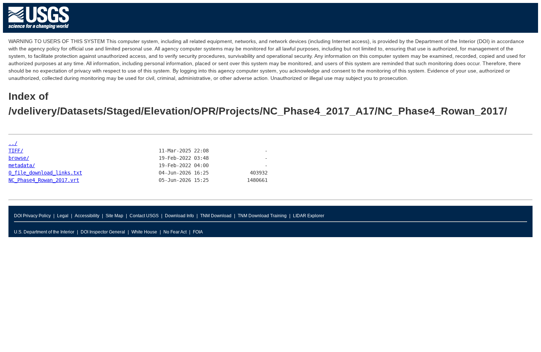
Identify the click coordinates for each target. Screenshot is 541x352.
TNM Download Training (262, 215)
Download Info (179, 215)
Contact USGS (144, 215)
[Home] (38, 31)
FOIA (198, 232)
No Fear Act (175, 232)
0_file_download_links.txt (45, 173)
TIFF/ (15, 151)
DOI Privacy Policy (32, 215)
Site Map (114, 215)
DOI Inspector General (103, 232)
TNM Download (215, 215)
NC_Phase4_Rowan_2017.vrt (43, 180)
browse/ (18, 158)
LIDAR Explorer (308, 215)
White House (144, 232)
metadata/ (21, 165)
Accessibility (87, 215)
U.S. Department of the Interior (44, 232)
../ (12, 143)
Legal (62, 215)
